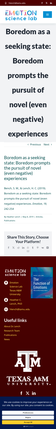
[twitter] (46, 3)
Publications (9, 220)
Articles (39, 216)
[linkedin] (51, 3)
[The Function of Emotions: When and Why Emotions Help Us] (42, 268)
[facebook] (42, 3)
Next (46, 144)
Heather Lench (13, 216)
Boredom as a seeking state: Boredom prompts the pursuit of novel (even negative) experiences (27, 198)
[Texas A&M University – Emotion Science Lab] (15, 269)
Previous (35, 144)
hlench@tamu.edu (17, 3)
